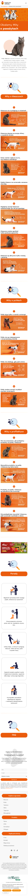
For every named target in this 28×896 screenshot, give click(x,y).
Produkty (14, 817)
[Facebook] (11, 850)
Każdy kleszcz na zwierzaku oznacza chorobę (14, 183)
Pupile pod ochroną (14, 833)
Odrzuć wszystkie (16, 890)
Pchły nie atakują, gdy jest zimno (13, 362)
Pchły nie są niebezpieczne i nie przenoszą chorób (10, 338)
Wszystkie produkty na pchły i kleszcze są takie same (11, 466)
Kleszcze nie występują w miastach (13, 111)
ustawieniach (16, 888)
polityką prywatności (9, 788)
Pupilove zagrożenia (14, 796)
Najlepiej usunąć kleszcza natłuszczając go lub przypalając (12, 207)
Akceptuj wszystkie (7, 890)
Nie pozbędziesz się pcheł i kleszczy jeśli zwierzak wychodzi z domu (14, 515)
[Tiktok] (17, 850)
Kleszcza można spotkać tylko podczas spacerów (9, 232)
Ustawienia (5, 892)
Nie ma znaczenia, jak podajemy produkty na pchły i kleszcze (12, 441)
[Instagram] (14, 850)
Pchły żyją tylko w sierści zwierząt (13, 314)
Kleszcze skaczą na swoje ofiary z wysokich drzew (12, 134)
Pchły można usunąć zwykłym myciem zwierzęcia (11, 390)
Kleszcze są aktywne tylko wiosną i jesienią (13, 256)
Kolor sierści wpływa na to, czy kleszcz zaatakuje (10, 158)
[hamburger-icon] (25, 3)
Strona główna (4, 6)
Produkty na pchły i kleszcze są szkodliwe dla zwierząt (11, 490)
